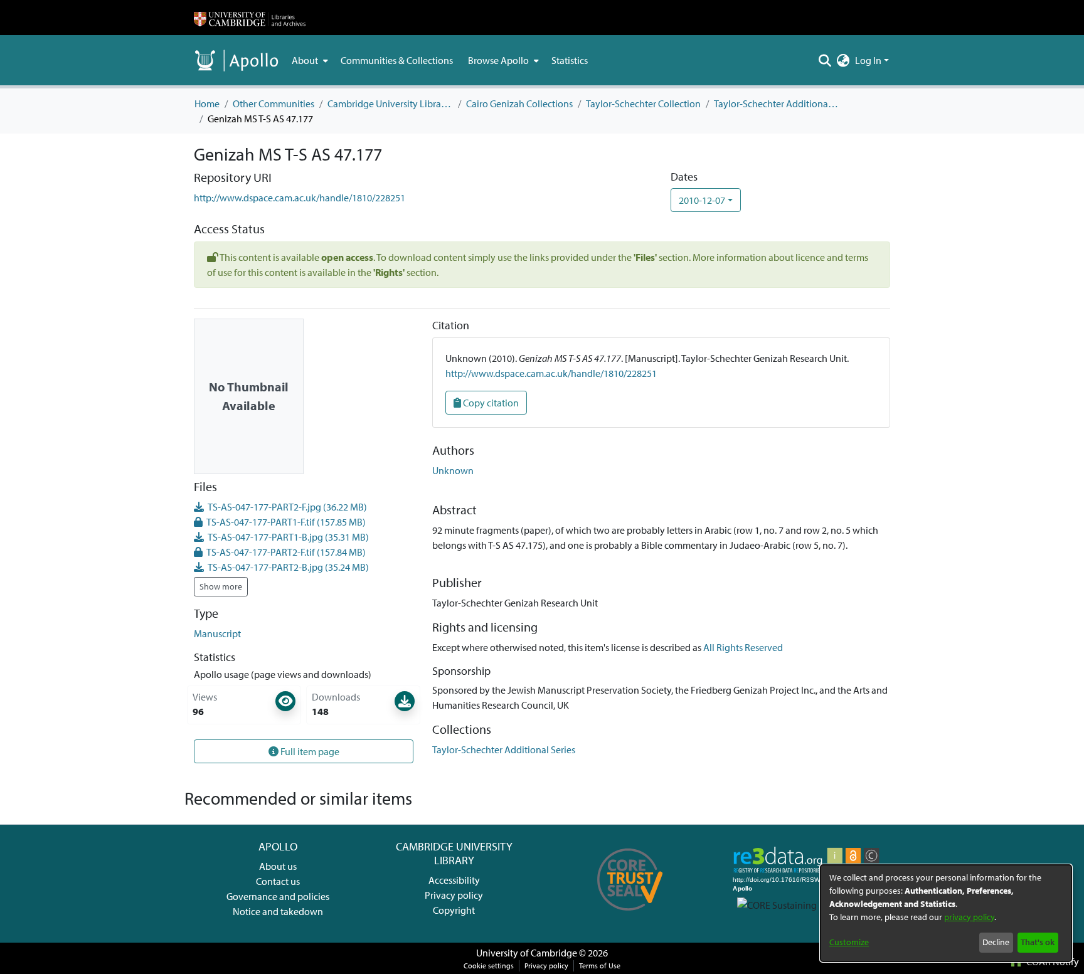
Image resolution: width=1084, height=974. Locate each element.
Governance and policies (277, 896)
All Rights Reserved (743, 647)
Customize (849, 942)
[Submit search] (825, 60)
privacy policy (969, 917)
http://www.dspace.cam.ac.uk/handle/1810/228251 (299, 197)
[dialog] (946, 913)
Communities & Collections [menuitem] (397, 60)
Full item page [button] (309, 751)
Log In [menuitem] (868, 60)
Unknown (453, 470)
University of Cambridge (526, 952)
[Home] (250, 17)
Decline (995, 942)
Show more (220, 586)
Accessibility (454, 880)
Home (207, 103)
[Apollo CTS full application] (630, 915)
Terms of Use (599, 965)
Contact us (278, 881)
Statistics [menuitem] (569, 60)
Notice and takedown (278, 911)
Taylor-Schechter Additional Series (776, 103)
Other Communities (273, 103)
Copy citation (490, 402)
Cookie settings (489, 965)
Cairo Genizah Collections (519, 103)
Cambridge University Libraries (390, 103)
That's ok (1038, 942)
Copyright (454, 910)
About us (278, 866)
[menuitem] (308, 60)
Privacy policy (454, 895)
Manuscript (217, 633)
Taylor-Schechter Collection (643, 103)
